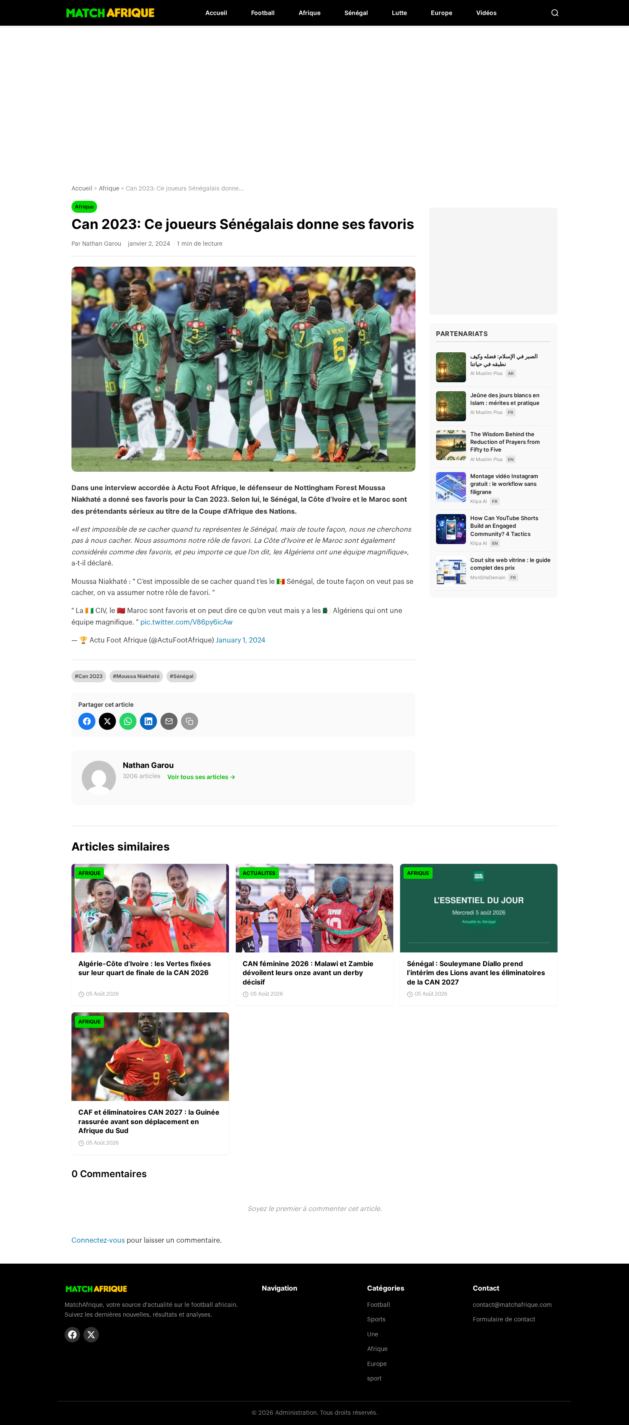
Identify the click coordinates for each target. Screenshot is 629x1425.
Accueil (216, 12)
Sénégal (356, 12)
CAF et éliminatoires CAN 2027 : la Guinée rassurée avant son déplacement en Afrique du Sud (149, 1121)
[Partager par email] (169, 721)
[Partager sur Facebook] (86, 721)
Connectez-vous (99, 1240)
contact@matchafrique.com (512, 1305)
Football (263, 12)
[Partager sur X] (107, 721)
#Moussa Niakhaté (136, 676)
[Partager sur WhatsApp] (127, 721)
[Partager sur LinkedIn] (148, 721)
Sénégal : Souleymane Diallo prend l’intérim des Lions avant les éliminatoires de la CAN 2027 (476, 972)
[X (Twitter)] (91, 1334)
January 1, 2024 (240, 640)
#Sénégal (181, 676)
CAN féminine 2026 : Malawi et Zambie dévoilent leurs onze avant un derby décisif (308, 972)
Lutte (399, 12)
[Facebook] (72, 1334)
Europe (441, 12)
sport (374, 1379)
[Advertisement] (314, 98)
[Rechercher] (555, 12)
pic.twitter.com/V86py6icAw (186, 622)
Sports (376, 1320)
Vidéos (486, 12)
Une (372, 1335)
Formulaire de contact (504, 1320)
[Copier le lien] (189, 721)
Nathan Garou (148, 765)
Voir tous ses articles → (201, 776)
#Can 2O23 (89, 676)
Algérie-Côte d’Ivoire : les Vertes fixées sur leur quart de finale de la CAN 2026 (144, 968)
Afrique (309, 12)
